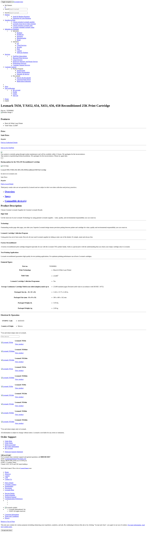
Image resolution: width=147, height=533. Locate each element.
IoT (18, 43)
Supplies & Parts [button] (10, 20)
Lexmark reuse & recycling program (24, 24)
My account (16, 90)
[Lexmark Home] (17, 2)
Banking (19, 33)
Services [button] (7, 54)
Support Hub (21, 70)
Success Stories (9, 493)
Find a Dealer (9, 483)
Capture (19, 51)
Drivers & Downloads (24, 78)
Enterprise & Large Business (22, 18)
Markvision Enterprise (24, 81)
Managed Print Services (20, 58)
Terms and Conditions (12, 516)
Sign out (15, 95)
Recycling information (12, 446)
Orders (15, 94)
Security (19, 47)
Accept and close (7, 530)
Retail (18, 40)
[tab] (75, 191)
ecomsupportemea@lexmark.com (15, 459)
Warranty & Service (23, 74)
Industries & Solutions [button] (12, 29)
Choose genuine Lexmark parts (22, 25)
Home (7, 99)
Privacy (7, 518)
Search (7, 9)
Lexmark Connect (10, 484)
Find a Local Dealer (7, 184)
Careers (7, 476)
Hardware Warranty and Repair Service (25, 61)
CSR (6, 477)
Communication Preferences (14, 499)
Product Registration (23, 72)
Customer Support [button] (10, 67)
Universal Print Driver (24, 79)
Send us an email (10, 445)
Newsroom (8, 488)
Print (18, 49)
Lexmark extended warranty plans (23, 27)
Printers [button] (7, 15)
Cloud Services (21, 45)
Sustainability (9, 486)
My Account (9, 448)
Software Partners (22, 52)
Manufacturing (21, 38)
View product (19, 344)
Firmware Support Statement (14, 452)
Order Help (8, 441)
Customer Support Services (21, 65)
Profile (15, 92)
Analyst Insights (10, 495)
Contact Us (8, 479)
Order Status (9, 443)
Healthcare (20, 34)
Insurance (20, 36)
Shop (6, 86)
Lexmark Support (24, 468)
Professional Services (19, 63)
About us (8, 474)
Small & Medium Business (21, 16)
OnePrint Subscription (20, 56)
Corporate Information (12, 514)
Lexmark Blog (9, 490)
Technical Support (10, 497)
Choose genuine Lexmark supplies (24, 22)
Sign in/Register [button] (10, 88)
